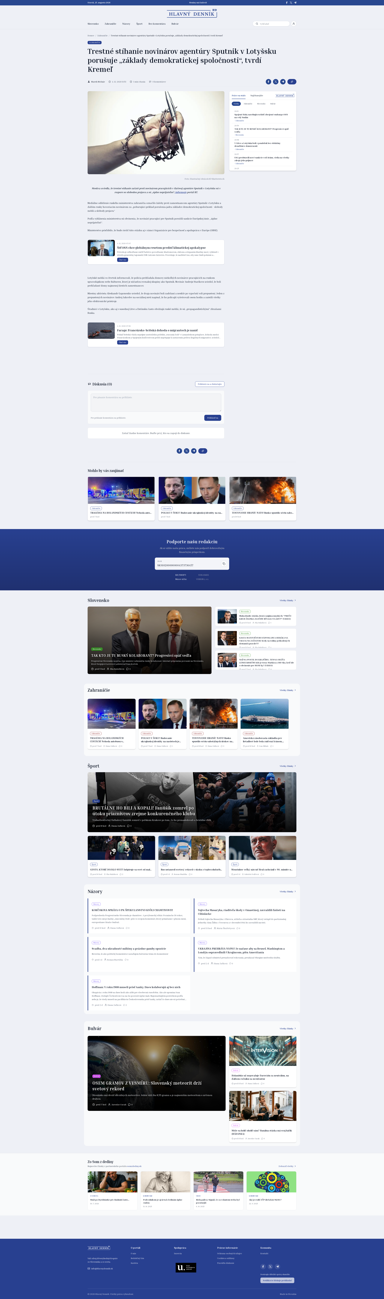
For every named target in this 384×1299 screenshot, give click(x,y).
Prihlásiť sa (212, 417)
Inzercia (178, 1253)
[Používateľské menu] (293, 23)
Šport (139, 23)
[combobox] (274, 23)
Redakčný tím (137, 1258)
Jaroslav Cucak (118, 1104)
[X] (291, 2)
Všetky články (286, 600)
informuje (180, 192)
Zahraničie (110, 23)
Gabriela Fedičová (251, 874)
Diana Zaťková (111, 746)
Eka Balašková (117, 669)
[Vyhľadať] (257, 23)
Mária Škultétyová (226, 928)
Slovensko (93, 23)
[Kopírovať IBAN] (224, 563)
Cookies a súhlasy (225, 1258)
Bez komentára (156, 23)
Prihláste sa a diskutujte (210, 384)
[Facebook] (287, 2)
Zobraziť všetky (286, 1166)
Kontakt (264, 1253)
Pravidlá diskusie (225, 1263)
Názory (126, 23)
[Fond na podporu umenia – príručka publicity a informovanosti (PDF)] (186, 1268)
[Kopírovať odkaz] (291, 81)
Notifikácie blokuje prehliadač (277, 1280)
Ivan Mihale (263, 746)
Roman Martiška (180, 874)
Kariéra (134, 1263)
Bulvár (175, 23)
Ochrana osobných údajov (229, 1253)
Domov (91, 35)
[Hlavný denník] (192, 13)
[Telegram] (295, 2)
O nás (133, 1253)
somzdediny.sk (134, 1166)
